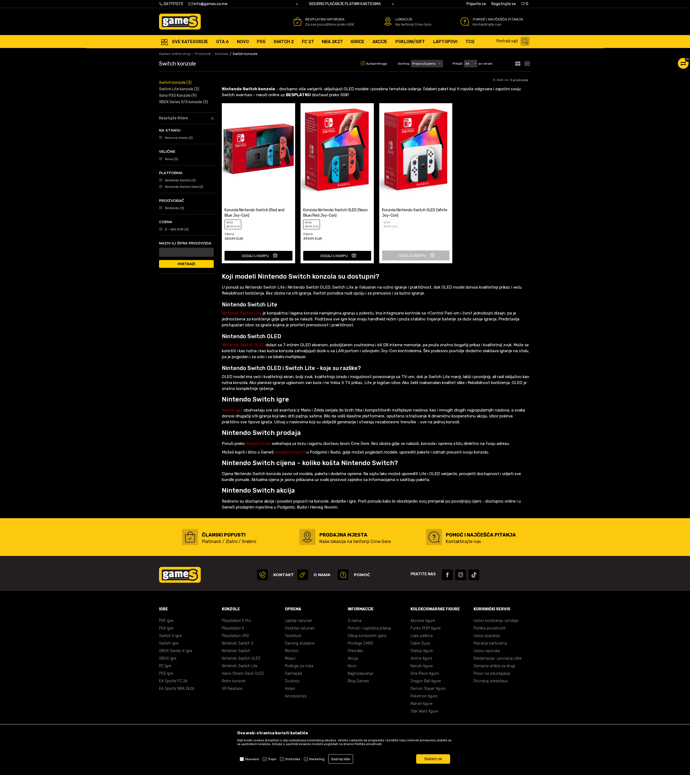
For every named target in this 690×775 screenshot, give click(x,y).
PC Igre (165, 666)
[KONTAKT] (262, 574)
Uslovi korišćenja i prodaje (496, 620)
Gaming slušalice (300, 643)
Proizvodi (203, 54)
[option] (345, 4)
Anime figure (421, 658)
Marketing (317, 759)
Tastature (293, 636)
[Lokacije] (388, 21)
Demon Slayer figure (428, 688)
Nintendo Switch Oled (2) (184, 187)
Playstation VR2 (235, 636)
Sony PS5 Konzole (177, 95)
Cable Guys (420, 643)
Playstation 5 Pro (236, 620)
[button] (514, 41)
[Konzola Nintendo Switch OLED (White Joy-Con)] (416, 148)
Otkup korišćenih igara (367, 636)
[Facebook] (447, 574)
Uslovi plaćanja (487, 636)
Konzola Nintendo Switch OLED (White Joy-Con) (414, 213)
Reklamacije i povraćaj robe (498, 658)
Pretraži (186, 264)
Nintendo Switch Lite (241, 313)
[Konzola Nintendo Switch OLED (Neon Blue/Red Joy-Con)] (337, 148)
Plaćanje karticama (490, 643)
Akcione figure (422, 620)
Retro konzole (234, 681)
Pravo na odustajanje (492, 673)
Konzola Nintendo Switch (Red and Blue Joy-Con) (254, 213)
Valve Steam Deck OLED (243, 673)
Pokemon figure (423, 696)
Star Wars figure (424, 711)
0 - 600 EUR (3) (177, 229)
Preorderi (355, 651)
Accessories (296, 696)
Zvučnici (292, 681)
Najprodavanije (360, 673)
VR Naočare (232, 688)
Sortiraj (403, 63)
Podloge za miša (299, 666)
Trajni (272, 759)
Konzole (221, 54)
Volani (290, 688)
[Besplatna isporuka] (297, 21)
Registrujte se (503, 4)
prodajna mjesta (290, 452)
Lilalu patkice (421, 636)
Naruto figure (421, 666)
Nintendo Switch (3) (180, 180)
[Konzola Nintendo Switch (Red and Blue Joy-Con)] (258, 148)
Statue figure (421, 651)
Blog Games (358, 681)
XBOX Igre (168, 658)
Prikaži (458, 63)
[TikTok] (473, 574)
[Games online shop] (180, 21)
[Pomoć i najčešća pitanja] (464, 21)
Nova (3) (171, 159)
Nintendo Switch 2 (237, 643)
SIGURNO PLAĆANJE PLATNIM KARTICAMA (345, 4)
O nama (354, 620)
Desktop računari (300, 628)
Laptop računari (298, 620)
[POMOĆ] (343, 574)
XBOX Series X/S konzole (183, 102)
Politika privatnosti (489, 628)
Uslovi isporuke (487, 651)
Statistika (292, 759)
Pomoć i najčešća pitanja (369, 628)
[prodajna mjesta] (307, 537)
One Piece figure (424, 673)
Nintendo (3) (174, 208)
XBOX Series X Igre (175, 651)
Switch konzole (175, 82)
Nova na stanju (179, 138)
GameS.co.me (258, 443)
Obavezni (252, 759)
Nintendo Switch (236, 651)
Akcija (353, 658)
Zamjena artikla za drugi (494, 666)
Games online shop (175, 54)
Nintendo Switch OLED (243, 344)
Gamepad (293, 673)
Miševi (290, 658)
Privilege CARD (360, 643)
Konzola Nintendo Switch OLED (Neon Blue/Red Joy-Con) (335, 213)
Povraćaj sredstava (491, 681)
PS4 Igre (166, 628)
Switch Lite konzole (179, 89)
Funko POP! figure (425, 628)
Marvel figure (421, 703)
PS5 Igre (166, 620)
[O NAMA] (302, 574)
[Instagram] (460, 574)
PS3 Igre (166, 673)
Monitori (291, 651)
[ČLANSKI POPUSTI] (190, 537)
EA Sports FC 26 (173, 681)
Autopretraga (376, 63)
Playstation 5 (233, 628)
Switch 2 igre (170, 636)
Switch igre (232, 410)
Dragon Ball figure (425, 681)
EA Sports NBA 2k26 (176, 688)
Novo (352, 666)
